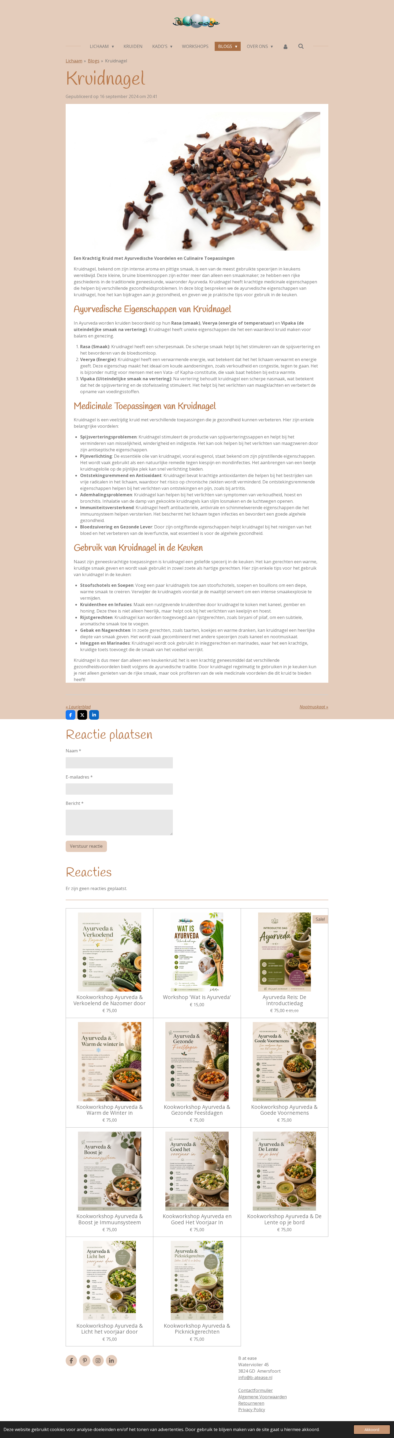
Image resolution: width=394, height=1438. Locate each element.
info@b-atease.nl (255, 1377)
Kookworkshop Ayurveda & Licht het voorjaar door (109, 1329)
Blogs (93, 61)
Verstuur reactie (86, 846)
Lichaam (74, 61)
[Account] (285, 46)
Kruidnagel (116, 61)
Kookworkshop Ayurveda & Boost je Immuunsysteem (109, 1219)
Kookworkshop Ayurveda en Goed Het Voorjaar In (197, 1219)
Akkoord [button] (372, 1429)
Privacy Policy (251, 1410)
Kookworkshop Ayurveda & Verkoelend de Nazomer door (109, 1000)
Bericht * (75, 803)
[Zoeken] (301, 46)
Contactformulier (255, 1390)
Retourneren (251, 1403)
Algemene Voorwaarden (262, 1397)
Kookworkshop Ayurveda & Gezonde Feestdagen (197, 1110)
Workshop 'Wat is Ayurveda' (197, 997)
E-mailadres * (79, 777)
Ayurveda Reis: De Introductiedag (284, 1000)
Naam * (73, 751)
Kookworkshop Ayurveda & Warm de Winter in (109, 1110)
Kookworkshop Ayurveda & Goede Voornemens (284, 1110)
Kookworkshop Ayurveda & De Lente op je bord (284, 1219)
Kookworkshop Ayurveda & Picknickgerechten (197, 1329)
